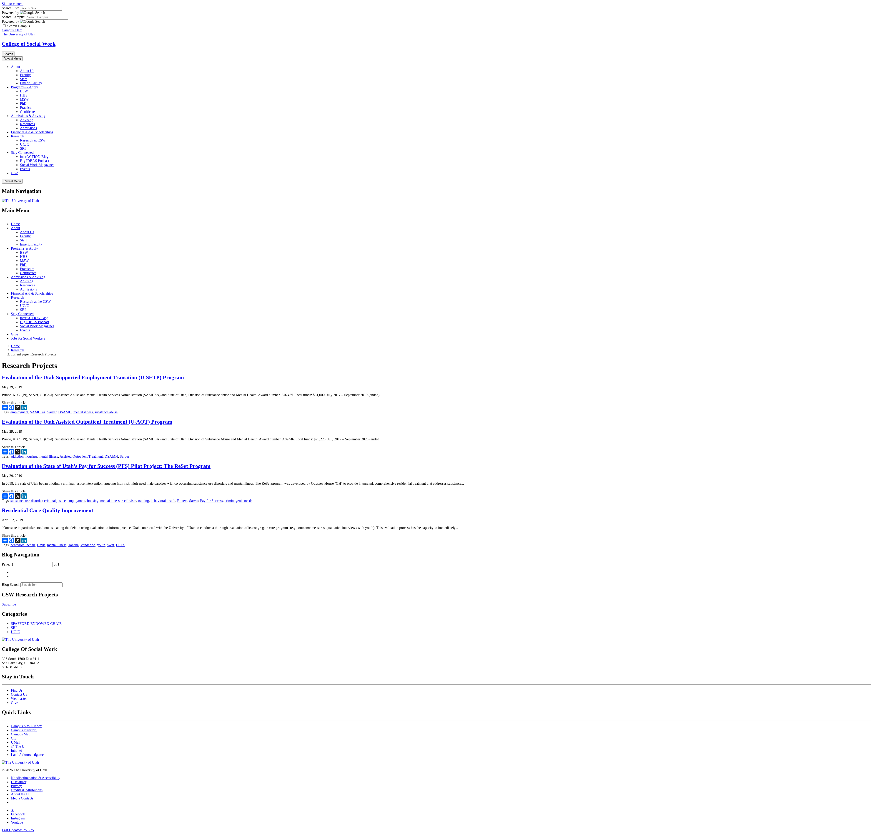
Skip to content (12, 4)
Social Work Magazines (37, 165)
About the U (20, 794)
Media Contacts (22, 798)
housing (31, 456)
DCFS (120, 545)
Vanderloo (87, 545)
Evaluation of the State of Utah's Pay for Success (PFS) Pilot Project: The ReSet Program (106, 466)
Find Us (17, 690)
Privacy (16, 786)
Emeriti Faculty (31, 83)
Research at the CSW (35, 301)
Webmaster (19, 698)
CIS (14, 738)
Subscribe (9, 604)
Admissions (28, 128)
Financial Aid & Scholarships (32, 132)
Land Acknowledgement (28, 755)
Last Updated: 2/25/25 (18, 830)
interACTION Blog (34, 157)
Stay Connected (22, 152)
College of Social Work (28, 44)
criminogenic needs (238, 501)
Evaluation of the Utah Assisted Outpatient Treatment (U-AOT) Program (87, 422)
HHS (24, 95)
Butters (182, 501)
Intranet (16, 750)
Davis (41, 545)
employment (19, 412)
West (110, 545)
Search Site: (10, 8)
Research (17, 136)
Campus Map (20, 734)
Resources (27, 124)
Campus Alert (12, 30)
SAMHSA (37, 412)
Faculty (25, 75)
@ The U (18, 746)
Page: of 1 (30, 564)
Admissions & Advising (28, 116)
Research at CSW (32, 140)
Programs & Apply (24, 87)
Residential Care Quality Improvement (47, 510)
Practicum (27, 107)
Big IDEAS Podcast (34, 161)
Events (25, 169)
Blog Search (11, 584)
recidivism (128, 501)
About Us (27, 71)
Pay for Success (211, 501)
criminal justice (55, 501)
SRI (23, 148)
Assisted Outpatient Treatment (81, 456)
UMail (15, 742)
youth (101, 545)
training (143, 501)
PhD (23, 103)
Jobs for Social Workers (28, 338)
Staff (23, 79)
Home (15, 224)
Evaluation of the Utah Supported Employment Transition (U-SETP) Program (93, 377)
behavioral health (163, 501)
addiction (17, 456)
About (15, 67)
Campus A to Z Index (26, 726)
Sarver (51, 412)
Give (14, 173)
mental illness (83, 412)
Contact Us (19, 694)
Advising (26, 120)
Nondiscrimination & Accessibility (35, 778)
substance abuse (106, 412)
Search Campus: (13, 17)
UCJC (24, 144)
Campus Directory (24, 730)
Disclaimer (18, 782)
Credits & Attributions (27, 790)
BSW (24, 91)
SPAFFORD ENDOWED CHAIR (36, 624)
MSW (24, 99)
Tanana (73, 545)
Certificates (28, 112)
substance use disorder (26, 501)
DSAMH (65, 412)
